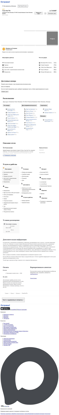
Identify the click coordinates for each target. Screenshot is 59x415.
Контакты (5, 315)
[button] (12, 31)
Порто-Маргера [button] (29, 115)
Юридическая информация (10, 328)
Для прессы (6, 318)
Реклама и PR (6, 345)
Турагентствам (7, 340)
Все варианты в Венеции (10, 6)
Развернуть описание (10, 155)
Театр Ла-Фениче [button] (11, 118)
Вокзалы (43, 116)
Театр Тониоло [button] (29, 122)
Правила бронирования (9, 329)
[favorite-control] (45, 13)
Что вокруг (6, 105)
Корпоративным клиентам (9, 341)
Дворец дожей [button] (10, 134)
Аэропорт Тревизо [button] (49, 112)
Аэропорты (44, 105)
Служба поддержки (8, 324)
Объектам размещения (8, 338)
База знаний (6, 323)
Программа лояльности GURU (11, 332)
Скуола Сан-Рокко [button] (11, 123)
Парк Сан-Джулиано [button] (30, 109)
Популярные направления (9, 327)
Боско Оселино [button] (29, 113)
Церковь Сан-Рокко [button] (11, 132)
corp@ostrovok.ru (34, 274)
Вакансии (5, 317)
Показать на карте (38, 13)
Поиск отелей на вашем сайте (10, 342)
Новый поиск (23, 6)
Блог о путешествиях (8, 326)
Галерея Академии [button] (11, 112)
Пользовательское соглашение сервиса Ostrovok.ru (15, 331)
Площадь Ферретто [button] (30, 117)
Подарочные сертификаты (9, 333)
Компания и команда (8, 314)
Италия (12, 293)
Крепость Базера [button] (29, 111)
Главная (6, 293)
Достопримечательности (29, 105)
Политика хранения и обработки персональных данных (14, 413)
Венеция (18, 293)
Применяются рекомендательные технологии (39, 413)
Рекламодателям (7, 343)
